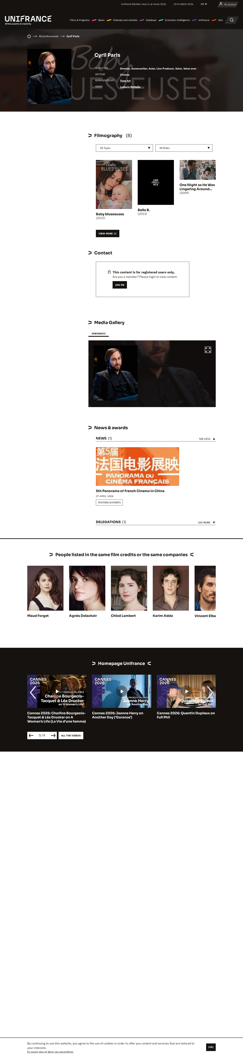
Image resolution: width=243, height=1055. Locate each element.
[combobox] (124, 148)
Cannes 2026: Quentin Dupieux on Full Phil (186, 715)
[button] (208, 350)
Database (151, 20)
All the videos (71, 735)
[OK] (210, 1047)
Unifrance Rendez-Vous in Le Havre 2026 (143, 4)
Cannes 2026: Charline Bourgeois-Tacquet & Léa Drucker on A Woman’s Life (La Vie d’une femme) (56, 717)
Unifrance (203, 20)
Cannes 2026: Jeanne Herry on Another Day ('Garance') (117, 715)
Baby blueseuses (110, 214)
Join (220, 20)
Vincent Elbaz (206, 616)
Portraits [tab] (98, 333)
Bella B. (144, 210)
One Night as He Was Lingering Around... (197, 187)
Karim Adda (163, 616)
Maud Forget (38, 616)
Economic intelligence (177, 20)
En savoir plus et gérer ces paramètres (50, 1051)
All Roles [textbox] (165, 148)
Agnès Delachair (83, 616)
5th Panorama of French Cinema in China (130, 491)
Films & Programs (80, 20)
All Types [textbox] (105, 148)
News (101, 20)
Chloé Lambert (123, 616)
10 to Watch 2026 (183, 4)
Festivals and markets (125, 20)
